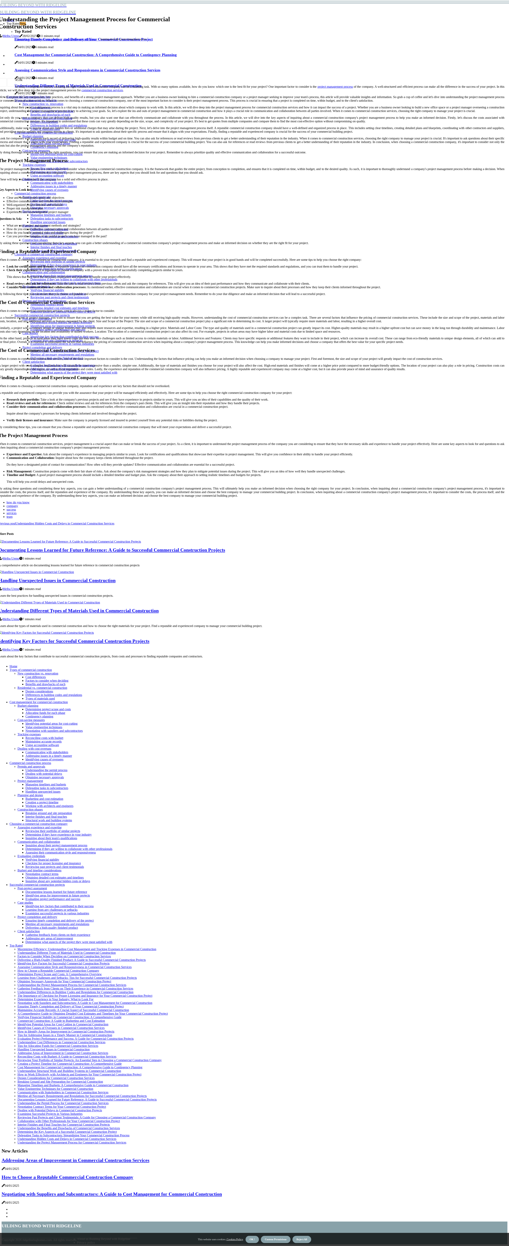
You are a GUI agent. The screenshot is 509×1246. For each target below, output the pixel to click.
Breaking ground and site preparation (48, 813)
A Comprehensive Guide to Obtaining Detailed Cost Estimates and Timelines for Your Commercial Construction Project (92, 1013)
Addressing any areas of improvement (49, 938)
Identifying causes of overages (44, 759)
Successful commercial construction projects (37, 884)
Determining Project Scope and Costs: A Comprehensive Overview (59, 974)
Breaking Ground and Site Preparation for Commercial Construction (60, 1081)
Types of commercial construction (31, 670)
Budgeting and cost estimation (44, 798)
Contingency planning (39, 716)
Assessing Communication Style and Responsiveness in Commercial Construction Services (74, 967)
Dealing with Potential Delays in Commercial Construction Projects (59, 1110)
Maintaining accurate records (43, 741)
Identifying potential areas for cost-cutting (51, 723)
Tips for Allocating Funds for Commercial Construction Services (57, 1045)
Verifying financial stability (42, 859)
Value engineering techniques (43, 727)
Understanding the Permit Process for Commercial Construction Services (63, 1103)
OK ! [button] (252, 1239)
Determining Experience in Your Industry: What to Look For (55, 999)
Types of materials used (40, 698)
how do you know (18, 502)
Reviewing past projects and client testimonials (54, 866)
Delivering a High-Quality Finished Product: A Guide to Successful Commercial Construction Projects (81, 960)
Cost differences (35, 677)
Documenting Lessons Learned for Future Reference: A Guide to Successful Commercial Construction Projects (87, 1099)
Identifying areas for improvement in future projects (57, 895)
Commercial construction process (30, 763)
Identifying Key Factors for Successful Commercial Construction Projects (63, 963)
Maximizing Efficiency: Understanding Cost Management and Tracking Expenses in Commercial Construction (86, 949)
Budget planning (27, 705)
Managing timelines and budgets (45, 784)
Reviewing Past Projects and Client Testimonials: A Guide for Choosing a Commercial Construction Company (86, 1117)
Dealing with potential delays (43, 773)
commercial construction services (102, 90)
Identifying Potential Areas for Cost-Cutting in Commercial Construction (62, 1024)
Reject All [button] (301, 1239)
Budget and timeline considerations (39, 870)
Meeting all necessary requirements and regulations (57, 924)
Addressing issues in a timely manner (48, 755)
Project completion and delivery (37, 917)
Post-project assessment (32, 888)
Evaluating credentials (31, 856)
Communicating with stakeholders (46, 752)
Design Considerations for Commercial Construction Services (56, 1078)
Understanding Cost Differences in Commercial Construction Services (61, 1042)
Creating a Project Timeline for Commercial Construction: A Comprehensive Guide (69, 1063)
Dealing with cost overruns (34, 748)
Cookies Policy (234, 1239)
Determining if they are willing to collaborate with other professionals (68, 849)
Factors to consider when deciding (46, 680)
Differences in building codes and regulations (53, 695)
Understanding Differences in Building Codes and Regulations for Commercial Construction (75, 992)
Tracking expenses (29, 734)
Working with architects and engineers (49, 806)
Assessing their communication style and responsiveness (60, 852)
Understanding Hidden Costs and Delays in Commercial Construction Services (66, 1139)
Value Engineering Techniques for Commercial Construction (55, 1088)
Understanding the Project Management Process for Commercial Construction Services (71, 985)
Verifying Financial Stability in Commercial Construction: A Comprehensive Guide (69, 1017)
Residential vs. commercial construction (42, 687)
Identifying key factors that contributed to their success (59, 906)
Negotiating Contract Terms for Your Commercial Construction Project (61, 1106)
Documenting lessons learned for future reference (56, 892)
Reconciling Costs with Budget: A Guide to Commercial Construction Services (66, 1056)
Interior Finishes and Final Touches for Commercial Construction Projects (63, 1124)
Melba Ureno (11, 36)
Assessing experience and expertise (39, 827)
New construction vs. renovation (37, 673)
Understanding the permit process (46, 770)
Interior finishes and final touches (46, 816)
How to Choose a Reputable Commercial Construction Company (58, 970)
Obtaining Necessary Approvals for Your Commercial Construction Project (64, 981)
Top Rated (16, 945)
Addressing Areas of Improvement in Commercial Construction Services (62, 1053)
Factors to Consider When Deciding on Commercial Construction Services (64, 956)
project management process (335, 86)
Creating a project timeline (41, 802)
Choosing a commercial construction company (38, 39)
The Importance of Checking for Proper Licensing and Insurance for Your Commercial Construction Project (84, 995)
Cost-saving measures (31, 720)
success (11, 509)
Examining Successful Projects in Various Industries (50, 1114)
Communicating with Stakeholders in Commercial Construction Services (62, 1092)
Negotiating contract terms (41, 874)
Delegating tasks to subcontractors (46, 788)
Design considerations (39, 691)
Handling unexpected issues (42, 791)
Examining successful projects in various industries (57, 913)
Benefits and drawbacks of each (45, 684)
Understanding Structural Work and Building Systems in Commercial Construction (69, 1071)
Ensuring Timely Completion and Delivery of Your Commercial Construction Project (70, 1006)
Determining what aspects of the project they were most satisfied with (68, 942)
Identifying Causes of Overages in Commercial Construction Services (61, 1028)
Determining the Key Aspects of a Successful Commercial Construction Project (67, 1131)
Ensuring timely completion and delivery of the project (59, 920)
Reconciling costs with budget (44, 738)
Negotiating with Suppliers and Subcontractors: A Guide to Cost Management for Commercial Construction (84, 1003)
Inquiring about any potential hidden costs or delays (57, 881)
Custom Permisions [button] (276, 1239)
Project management (30, 781)
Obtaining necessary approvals (44, 777)
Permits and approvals (31, 766)
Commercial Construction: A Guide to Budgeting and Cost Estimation (61, 1020)
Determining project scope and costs (48, 709)
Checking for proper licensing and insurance (53, 863)
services (12, 513)
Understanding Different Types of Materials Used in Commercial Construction (66, 952)
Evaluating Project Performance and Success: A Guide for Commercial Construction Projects (75, 1038)
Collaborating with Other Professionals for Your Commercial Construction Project (68, 1121)
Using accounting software (42, 745)
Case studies (25, 902)
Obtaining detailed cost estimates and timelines (54, 877)
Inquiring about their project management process (56, 845)
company (12, 506)
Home (13, 666)
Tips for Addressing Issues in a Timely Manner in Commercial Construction (64, 1035)
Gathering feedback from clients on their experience (57, 934)
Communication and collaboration (80, 39)
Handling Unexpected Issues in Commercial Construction (53, 1049)
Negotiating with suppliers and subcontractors (54, 730)
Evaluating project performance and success (52, 899)
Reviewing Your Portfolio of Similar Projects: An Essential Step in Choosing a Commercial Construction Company (89, 1060)
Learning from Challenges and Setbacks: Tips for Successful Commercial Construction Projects (77, 977)
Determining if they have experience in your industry (58, 834)
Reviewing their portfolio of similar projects (52, 831)
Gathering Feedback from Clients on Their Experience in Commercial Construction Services (75, 988)
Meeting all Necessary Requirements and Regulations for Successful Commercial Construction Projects (82, 1096)
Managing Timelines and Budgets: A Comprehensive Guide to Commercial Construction (72, 1085)
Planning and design (30, 795)
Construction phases (30, 809)
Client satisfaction (28, 931)
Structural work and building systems (48, 820)
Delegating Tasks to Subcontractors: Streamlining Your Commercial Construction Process (73, 1135)
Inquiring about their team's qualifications (51, 838)
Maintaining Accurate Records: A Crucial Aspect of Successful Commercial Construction (73, 1010)
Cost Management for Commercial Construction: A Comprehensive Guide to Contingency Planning (79, 1067)
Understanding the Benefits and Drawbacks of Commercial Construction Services (68, 1128)
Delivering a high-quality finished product (51, 927)
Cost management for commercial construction (39, 702)
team (10, 516)
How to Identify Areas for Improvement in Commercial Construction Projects (65, 1031)
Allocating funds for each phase (45, 713)
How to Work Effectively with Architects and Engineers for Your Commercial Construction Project (79, 1074)
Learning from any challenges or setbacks (51, 909)
